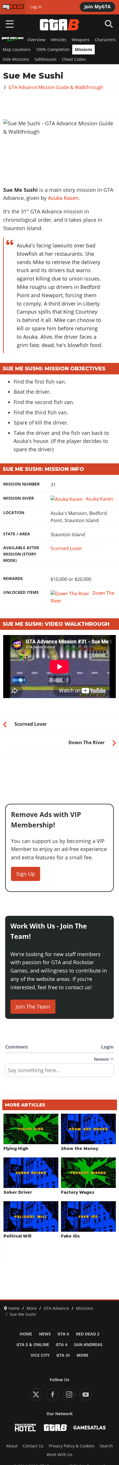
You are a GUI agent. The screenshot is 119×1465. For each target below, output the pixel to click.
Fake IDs (70, 1236)
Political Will (17, 1236)
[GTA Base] (59, 25)
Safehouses (45, 59)
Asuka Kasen (63, 197)
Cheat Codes (74, 59)
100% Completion (53, 49)
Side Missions (16, 59)
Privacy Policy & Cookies (71, 1446)
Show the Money (79, 1148)
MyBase (9, 7)
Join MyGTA (97, 6)
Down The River (82, 597)
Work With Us (59, 1454)
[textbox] (59, 1072)
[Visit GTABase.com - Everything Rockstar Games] (55, 1427)
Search (106, 1446)
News (45, 1334)
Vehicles (58, 39)
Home (26, 1334)
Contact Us (33, 1446)
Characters (105, 39)
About (12, 1446)
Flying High (15, 1148)
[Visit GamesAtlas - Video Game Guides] (89, 1427)
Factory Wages (77, 1192)
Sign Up (25, 873)
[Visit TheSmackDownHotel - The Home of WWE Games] (25, 1427)
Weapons (81, 39)
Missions (83, 49)
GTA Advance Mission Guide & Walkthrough (55, 87)
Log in (36, 7)
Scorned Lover (66, 548)
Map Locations (17, 49)
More (82, 1355)
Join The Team (33, 1006)
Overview (36, 39)
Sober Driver (17, 1192)
